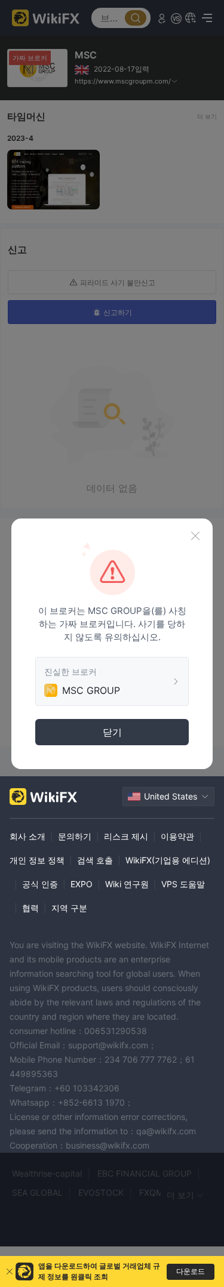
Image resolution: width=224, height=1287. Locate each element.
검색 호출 (95, 860)
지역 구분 (69, 908)
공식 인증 (40, 884)
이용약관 (177, 836)
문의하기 (74, 836)
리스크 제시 (126, 836)
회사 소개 (27, 836)
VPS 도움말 (183, 884)
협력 (30, 908)
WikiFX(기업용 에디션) (167, 860)
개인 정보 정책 (37, 860)
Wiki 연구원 (127, 884)
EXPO (81, 884)
